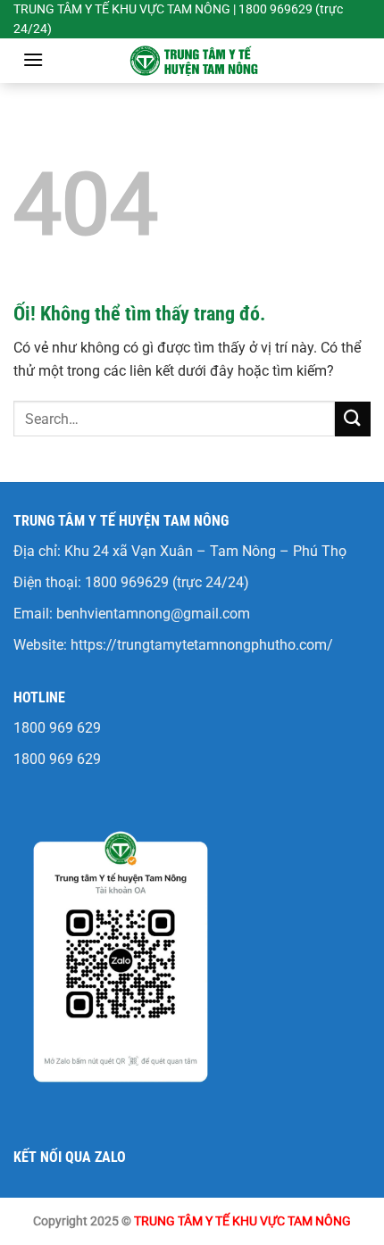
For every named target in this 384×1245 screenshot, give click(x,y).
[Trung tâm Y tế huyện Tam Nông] (192, 61)
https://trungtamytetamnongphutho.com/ (202, 644)
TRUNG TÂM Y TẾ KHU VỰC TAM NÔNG (242, 1221)
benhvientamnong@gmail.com (153, 613)
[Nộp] (353, 419)
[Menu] (33, 59)
